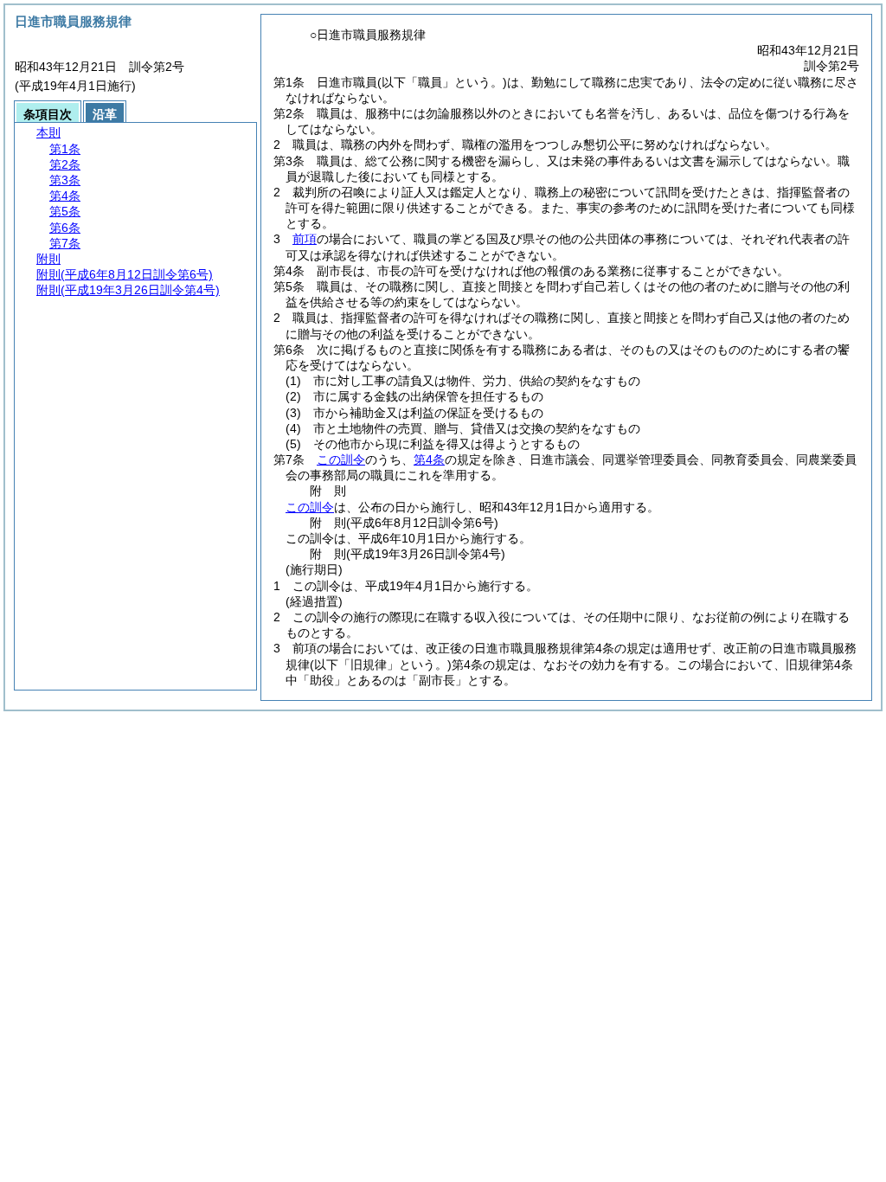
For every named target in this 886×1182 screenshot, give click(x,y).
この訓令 (341, 459)
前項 (304, 239)
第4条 (429, 459)
